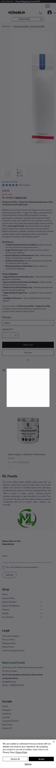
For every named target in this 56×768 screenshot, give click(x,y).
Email (10, 393)
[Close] (52, 743)
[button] (45, 364)
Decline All (15, 759)
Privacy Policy (21, 752)
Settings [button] (28, 764)
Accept (41, 759)
